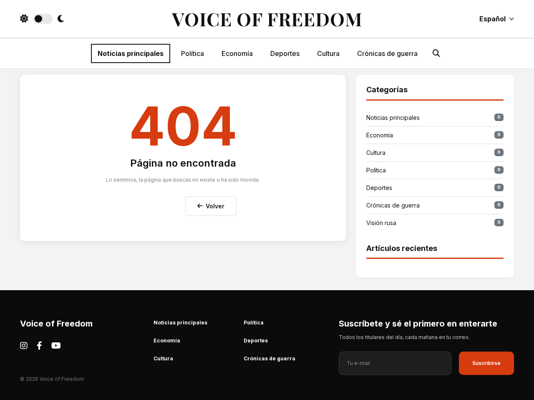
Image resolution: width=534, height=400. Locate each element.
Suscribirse (486, 363)
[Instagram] (24, 345)
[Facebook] (39, 345)
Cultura (328, 53)
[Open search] (436, 53)
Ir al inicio (158, 204)
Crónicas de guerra (387, 53)
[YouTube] (56, 345)
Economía (237, 53)
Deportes (285, 53)
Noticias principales (131, 53)
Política (192, 53)
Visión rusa (433, 222)
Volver (215, 206)
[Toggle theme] (42, 19)
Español (492, 19)
